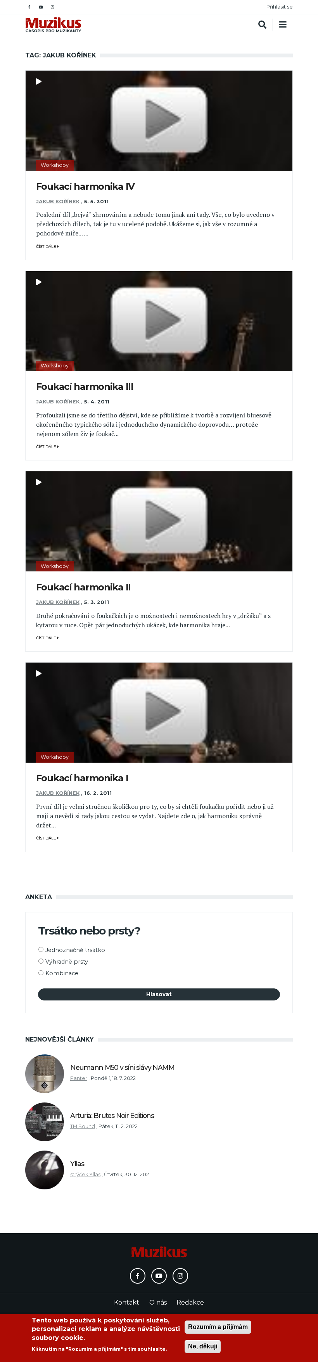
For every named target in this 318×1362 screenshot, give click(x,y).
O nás (158, 1302)
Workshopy (55, 165)
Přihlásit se (279, 7)
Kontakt (126, 1302)
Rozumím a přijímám (218, 1327)
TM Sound (82, 1126)
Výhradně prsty (66, 961)
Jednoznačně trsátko (75, 950)
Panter (78, 1078)
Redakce (190, 1302)
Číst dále (46, 246)
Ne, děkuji (202, 1346)
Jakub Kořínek (58, 201)
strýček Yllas (85, 1174)
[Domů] (53, 24)
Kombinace (61, 973)
